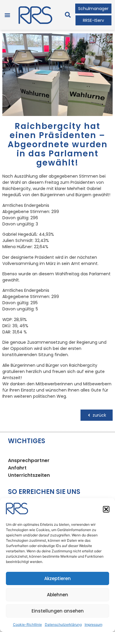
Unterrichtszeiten (29, 475)
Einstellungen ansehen (58, 611)
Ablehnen (57, 595)
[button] (106, 509)
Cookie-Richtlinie (27, 624)
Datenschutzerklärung (63, 624)
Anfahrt (17, 467)
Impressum (93, 624)
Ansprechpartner (29, 460)
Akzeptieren (57, 578)
